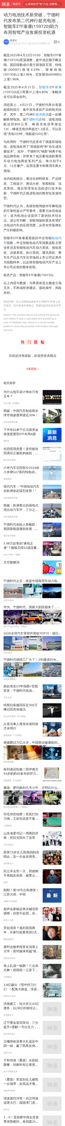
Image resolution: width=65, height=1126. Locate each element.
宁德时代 (32, 119)
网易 (6, 4)
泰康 (58, 87)
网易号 (17, 4)
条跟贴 (31, 369)
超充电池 (42, 114)
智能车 (44, 87)
